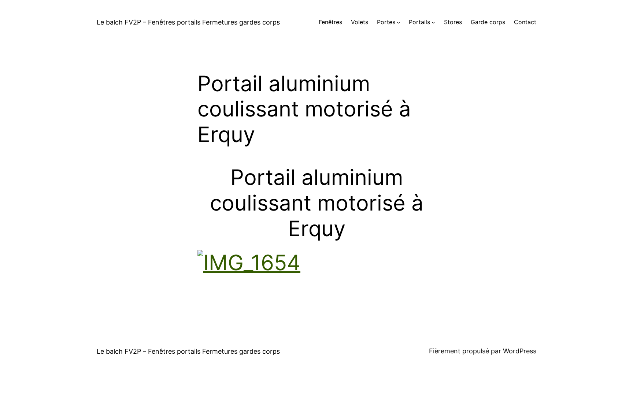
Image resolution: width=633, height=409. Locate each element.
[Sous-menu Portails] (433, 22)
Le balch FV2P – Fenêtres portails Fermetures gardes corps (188, 22)
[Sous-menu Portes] (398, 22)
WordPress (519, 351)
